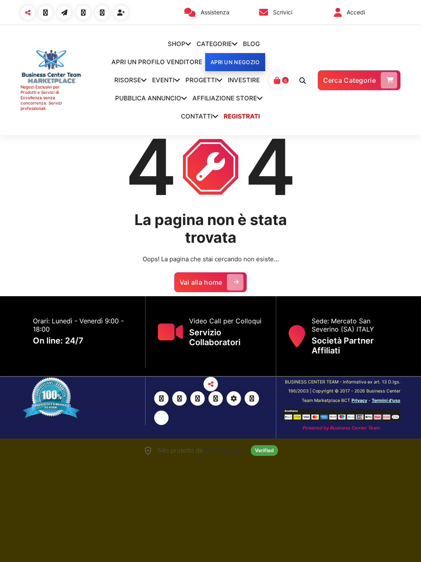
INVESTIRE (244, 80)
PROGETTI (201, 80)
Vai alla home (201, 282)
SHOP (176, 44)
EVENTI (163, 80)
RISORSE (127, 80)
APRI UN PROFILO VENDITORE (156, 62)
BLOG (251, 44)
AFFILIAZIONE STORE (224, 98)
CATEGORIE (214, 44)
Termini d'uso (386, 400)
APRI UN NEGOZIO (235, 62)
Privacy (359, 400)
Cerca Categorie (349, 80)
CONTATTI (197, 116)
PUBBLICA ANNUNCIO (148, 98)
